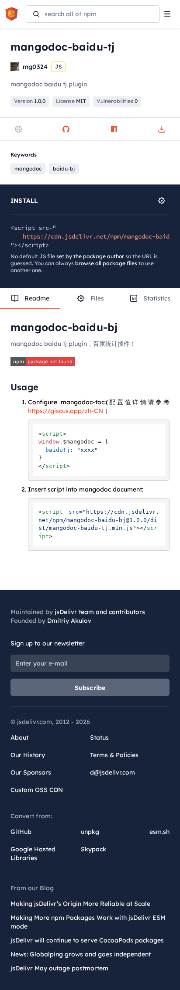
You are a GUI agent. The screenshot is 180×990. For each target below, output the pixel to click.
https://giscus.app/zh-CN (65, 411)
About (19, 737)
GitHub (20, 832)
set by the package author (90, 256)
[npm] (114, 129)
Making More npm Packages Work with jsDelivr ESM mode (88, 922)
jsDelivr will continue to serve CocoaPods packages (87, 940)
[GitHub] (66, 129)
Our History (27, 755)
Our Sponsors (30, 772)
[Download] (162, 129)
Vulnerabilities (117, 101)
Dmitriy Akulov (69, 621)
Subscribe (90, 688)
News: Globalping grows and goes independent (80, 954)
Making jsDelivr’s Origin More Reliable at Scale (80, 904)
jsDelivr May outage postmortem (59, 968)
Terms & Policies (114, 755)
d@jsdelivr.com (112, 772)
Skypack (93, 849)
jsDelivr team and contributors (100, 612)
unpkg (90, 832)
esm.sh (159, 832)
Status (99, 737)
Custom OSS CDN (36, 790)
